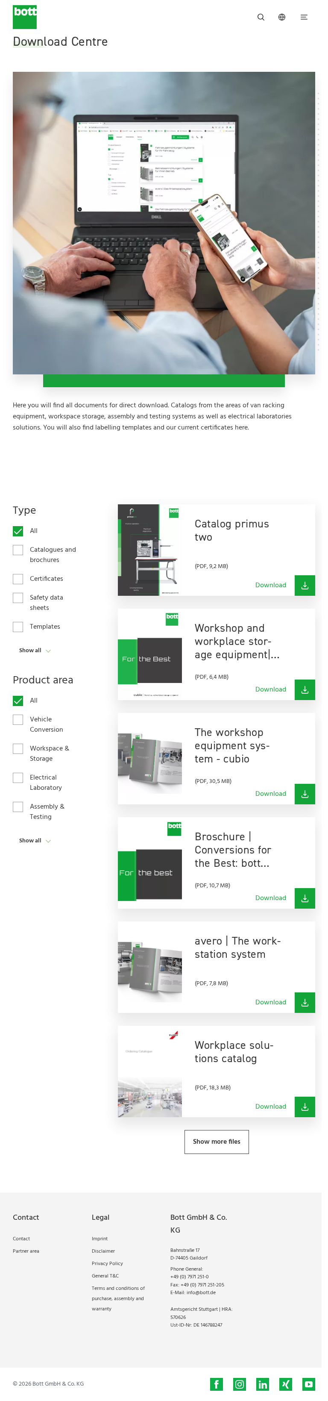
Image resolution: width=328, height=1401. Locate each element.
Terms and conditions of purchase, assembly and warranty (118, 1298)
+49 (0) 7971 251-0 (189, 1277)
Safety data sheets (46, 603)
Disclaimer (103, 1251)
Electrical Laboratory (46, 783)
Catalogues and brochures (53, 555)
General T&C (105, 1276)
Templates (45, 627)
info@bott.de (201, 1293)
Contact (21, 1239)
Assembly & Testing (47, 812)
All (34, 531)
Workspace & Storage (49, 754)
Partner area (26, 1251)
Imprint (100, 1239)
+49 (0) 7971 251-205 (202, 1285)
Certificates (46, 579)
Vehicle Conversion (46, 725)
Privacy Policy (107, 1264)
